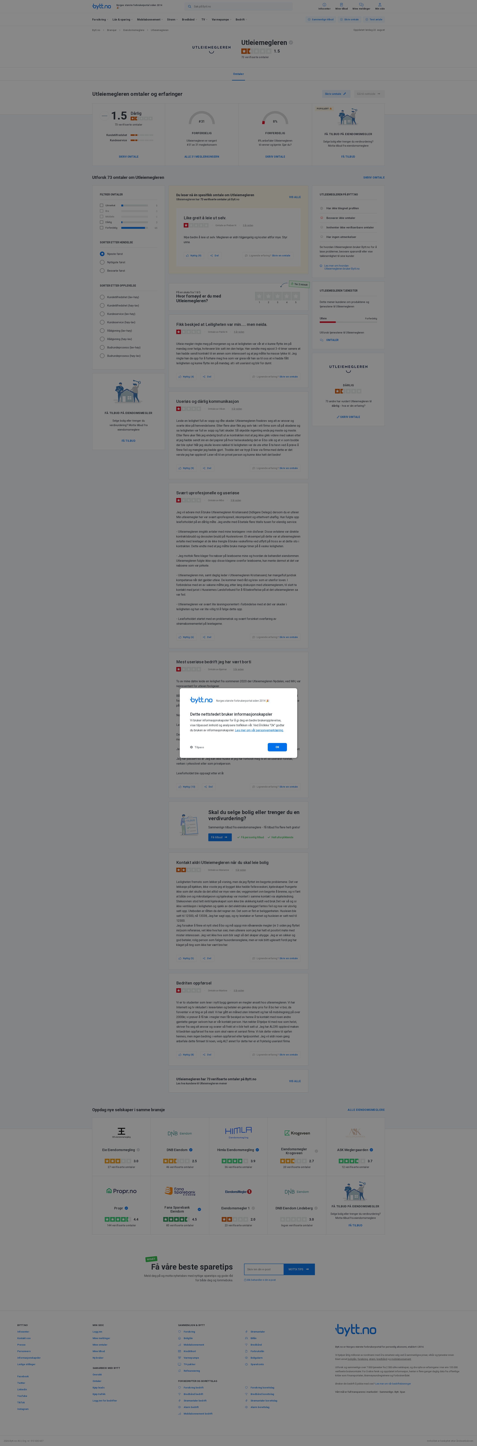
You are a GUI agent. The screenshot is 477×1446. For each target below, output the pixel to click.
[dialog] (238, 723)
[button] (197, 747)
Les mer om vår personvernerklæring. (259, 730)
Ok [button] (277, 747)
